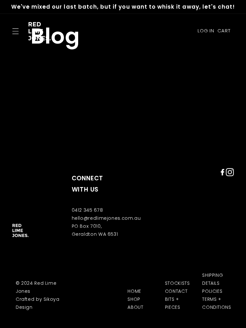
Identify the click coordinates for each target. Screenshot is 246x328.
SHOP (133, 299)
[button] (15, 31)
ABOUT (135, 307)
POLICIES (212, 291)
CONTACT (176, 291)
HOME (134, 291)
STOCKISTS (177, 283)
